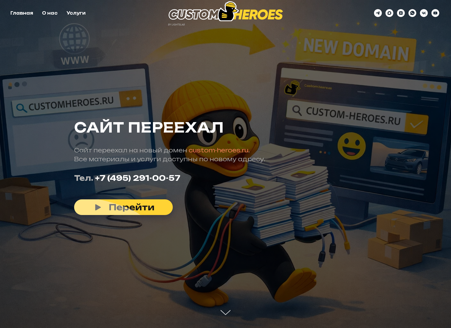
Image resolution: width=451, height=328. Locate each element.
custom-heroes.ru (218, 150)
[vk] (424, 13)
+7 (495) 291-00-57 (137, 178)
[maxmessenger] (389, 13)
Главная (21, 13)
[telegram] (378, 13)
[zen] (401, 13)
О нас (50, 13)
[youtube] (435, 13)
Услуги (76, 13)
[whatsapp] (412, 13)
